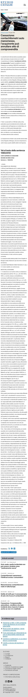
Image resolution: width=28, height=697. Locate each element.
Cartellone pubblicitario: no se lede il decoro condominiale (15, 639)
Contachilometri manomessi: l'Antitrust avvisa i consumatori (12, 576)
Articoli (6, 9)
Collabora (8, 659)
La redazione (9, 655)
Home (2, 9)
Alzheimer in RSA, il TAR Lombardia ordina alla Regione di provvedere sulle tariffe (14, 624)
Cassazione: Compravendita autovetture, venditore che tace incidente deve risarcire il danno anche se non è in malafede (12, 606)
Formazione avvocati (11, 670)
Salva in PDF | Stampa (8, 552)
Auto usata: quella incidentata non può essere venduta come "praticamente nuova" (13, 566)
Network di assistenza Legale (14, 667)
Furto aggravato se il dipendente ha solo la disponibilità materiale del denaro (14, 634)
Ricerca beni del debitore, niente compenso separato (13, 629)
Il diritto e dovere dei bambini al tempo (13, 644)
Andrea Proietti (4, 32)
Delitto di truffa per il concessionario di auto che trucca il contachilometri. (14, 595)
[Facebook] (12, 549)
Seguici (7, 657)
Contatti (7, 654)
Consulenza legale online (13, 668)
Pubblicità (8, 665)
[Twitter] (9, 549)
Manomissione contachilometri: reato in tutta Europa (12, 586)
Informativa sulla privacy (12, 677)
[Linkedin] (14, 549)
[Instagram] (6, 681)
